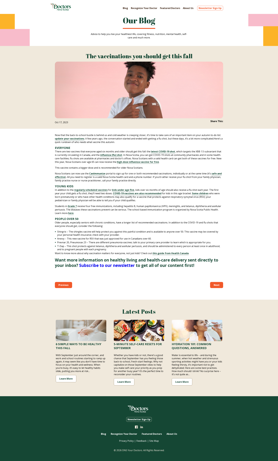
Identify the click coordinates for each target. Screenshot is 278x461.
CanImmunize (97, 173)
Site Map (154, 441)
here (71, 213)
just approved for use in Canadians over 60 (127, 238)
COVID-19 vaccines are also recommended (137, 193)
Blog (125, 8)
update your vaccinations (69, 138)
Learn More (66, 378)
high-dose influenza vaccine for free (138, 162)
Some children (200, 193)
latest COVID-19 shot (163, 151)
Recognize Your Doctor (144, 8)
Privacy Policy (126, 441)
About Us (188, 8)
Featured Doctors (170, 8)
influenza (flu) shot (111, 155)
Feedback (141, 441)
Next (217, 285)
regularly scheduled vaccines (91, 190)
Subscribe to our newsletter (107, 265)
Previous (63, 285)
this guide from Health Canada (170, 253)
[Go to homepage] (60, 9)
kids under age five (123, 190)
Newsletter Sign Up (210, 8)
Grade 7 (72, 206)
